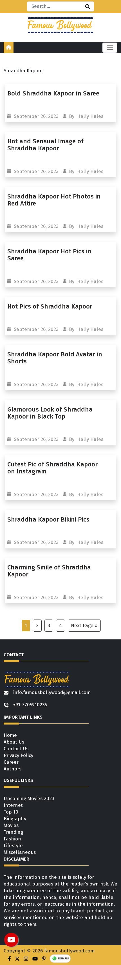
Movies (11, 825)
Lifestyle (13, 846)
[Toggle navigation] (109, 48)
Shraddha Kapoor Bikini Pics (49, 519)
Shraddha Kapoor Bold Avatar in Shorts (54, 358)
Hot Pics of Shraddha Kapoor (50, 306)
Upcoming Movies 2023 (29, 799)
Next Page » (84, 625)
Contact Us (16, 749)
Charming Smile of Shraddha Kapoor (49, 571)
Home (10, 735)
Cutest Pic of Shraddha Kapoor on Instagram (52, 468)
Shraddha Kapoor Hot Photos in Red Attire (54, 200)
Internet (13, 805)
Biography (15, 819)
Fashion (12, 839)
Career (11, 762)
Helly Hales (90, 116)
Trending (13, 832)
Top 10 (11, 812)
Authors (12, 769)
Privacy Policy (18, 755)
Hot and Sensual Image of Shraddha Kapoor (45, 144)
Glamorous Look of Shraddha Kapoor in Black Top (50, 413)
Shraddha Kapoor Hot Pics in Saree (49, 254)
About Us (14, 742)
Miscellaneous (20, 852)
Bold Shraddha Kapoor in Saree (53, 93)
